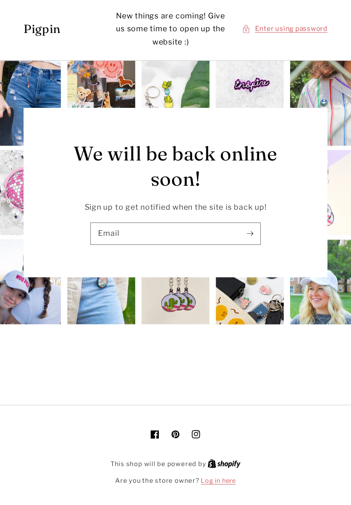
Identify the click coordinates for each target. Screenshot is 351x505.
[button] (284, 29)
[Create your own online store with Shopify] (224, 464)
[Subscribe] (250, 233)
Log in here (218, 480)
